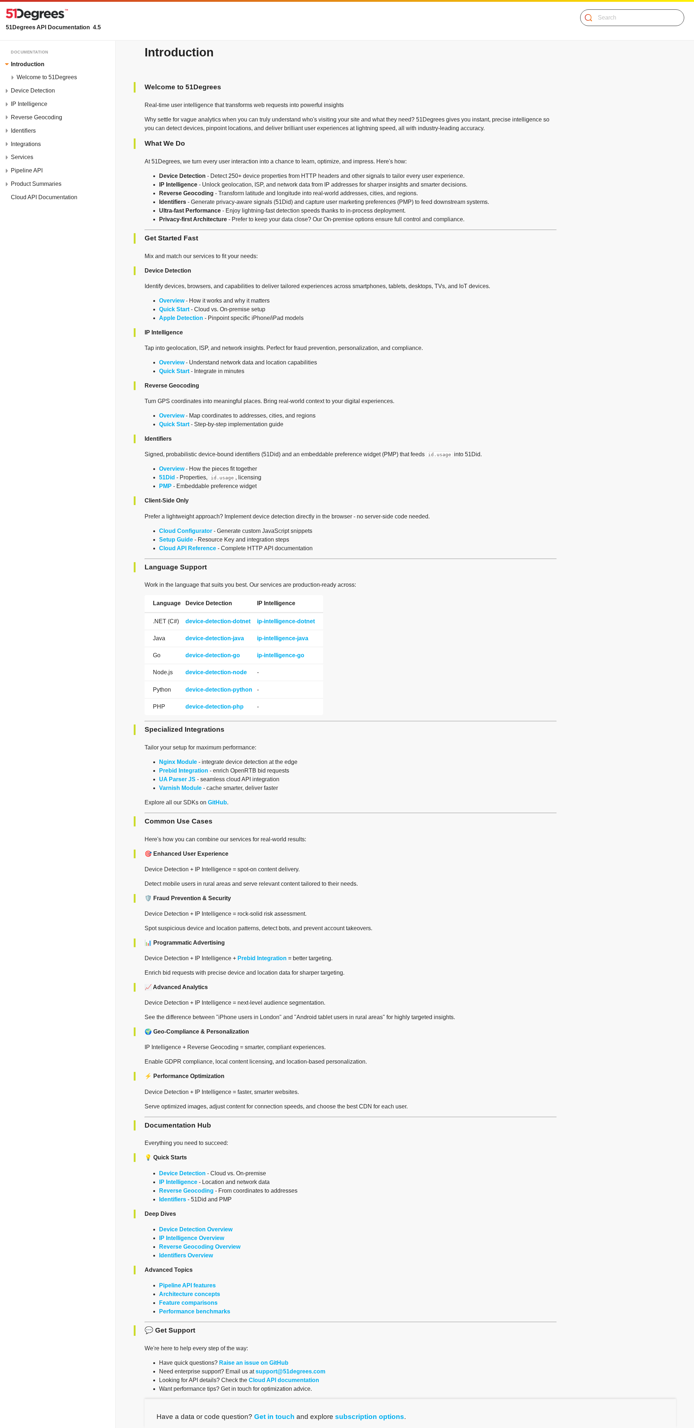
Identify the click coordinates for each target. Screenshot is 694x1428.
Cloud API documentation (284, 1380)
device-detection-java (214, 638)
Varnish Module (180, 788)
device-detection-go (212, 655)
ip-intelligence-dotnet (286, 621)
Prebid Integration (183, 771)
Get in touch (274, 1416)
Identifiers (172, 1199)
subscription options (369, 1416)
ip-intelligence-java (282, 638)
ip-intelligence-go (280, 655)
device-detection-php (214, 707)
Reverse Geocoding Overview (199, 1247)
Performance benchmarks (194, 1311)
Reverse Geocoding (186, 1191)
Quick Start (174, 309)
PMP (165, 486)
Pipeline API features (187, 1285)
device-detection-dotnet (217, 621)
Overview (171, 301)
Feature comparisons (188, 1303)
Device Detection (182, 1173)
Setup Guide (176, 539)
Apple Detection (181, 318)
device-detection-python (218, 690)
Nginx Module (178, 762)
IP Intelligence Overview (191, 1238)
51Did (167, 477)
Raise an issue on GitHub (253, 1363)
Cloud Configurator (185, 531)
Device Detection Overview (195, 1229)
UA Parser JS (177, 779)
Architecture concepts (189, 1294)
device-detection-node (216, 672)
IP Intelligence (178, 1182)
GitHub (217, 802)
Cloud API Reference (187, 548)
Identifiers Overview (186, 1255)
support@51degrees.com (290, 1371)
